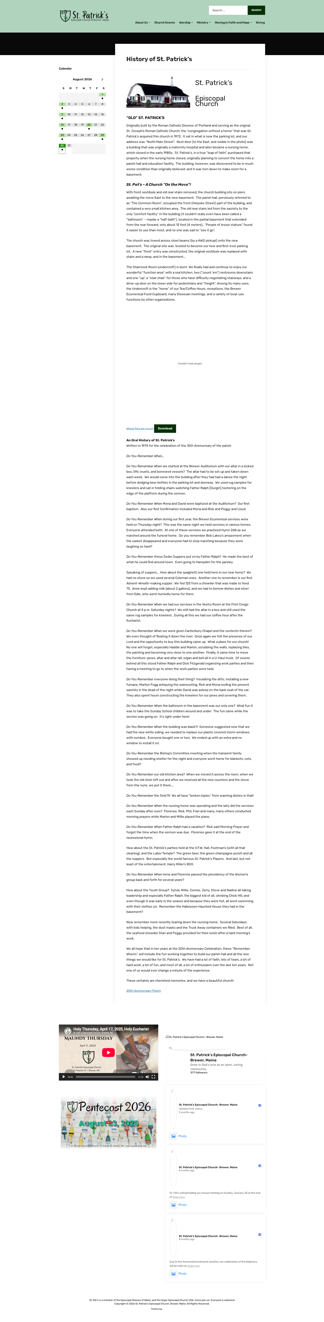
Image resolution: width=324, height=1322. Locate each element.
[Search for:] (228, 10)
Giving (260, 22)
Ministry (202, 22)
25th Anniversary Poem (143, 991)
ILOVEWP (168, 1309)
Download (165, 428)
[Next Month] (102, 79)
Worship (184, 22)
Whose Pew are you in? (140, 428)
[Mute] (147, 1077)
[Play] (64, 1077)
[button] (108, 1122)
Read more (179, 1197)
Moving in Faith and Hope (232, 22)
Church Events (164, 22)
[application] (108, 1053)
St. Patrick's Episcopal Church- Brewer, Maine (219, 1057)
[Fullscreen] (153, 1077)
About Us (141, 22)
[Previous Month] (62, 79)
